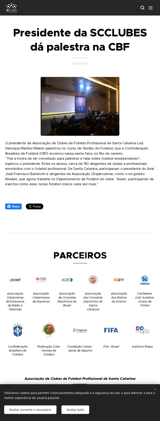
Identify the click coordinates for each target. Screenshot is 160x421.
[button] (142, 7)
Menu (150, 8)
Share (16, 206)
